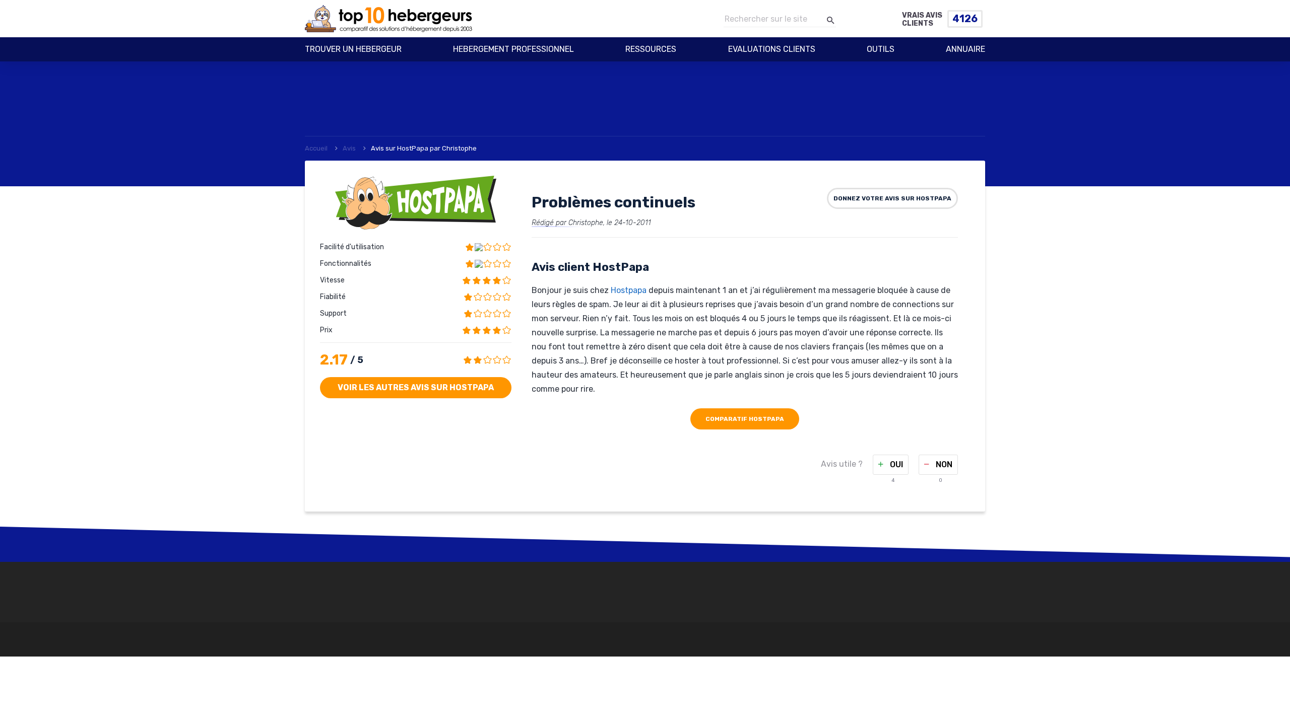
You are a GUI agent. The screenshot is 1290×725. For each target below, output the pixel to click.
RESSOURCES (650, 49)
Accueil (316, 148)
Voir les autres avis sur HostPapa (416, 387)
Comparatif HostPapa (744, 418)
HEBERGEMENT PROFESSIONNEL (513, 49)
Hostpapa (629, 290)
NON (943, 464)
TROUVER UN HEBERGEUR (353, 49)
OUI (895, 464)
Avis (349, 148)
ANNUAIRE (965, 49)
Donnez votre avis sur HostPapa (892, 198)
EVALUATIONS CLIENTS (771, 49)
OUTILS (880, 49)
